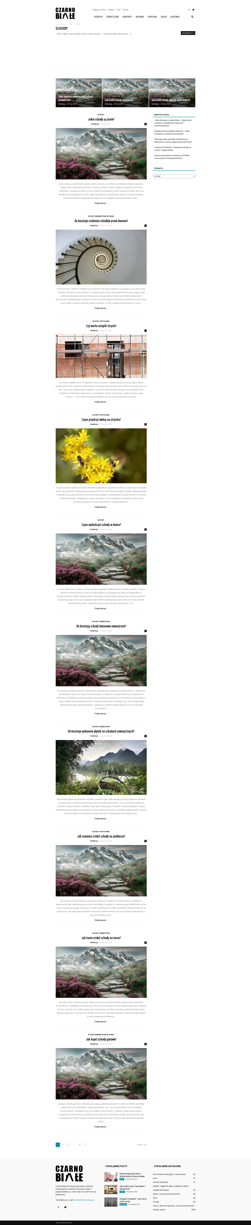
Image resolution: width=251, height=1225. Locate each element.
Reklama (111, 10)
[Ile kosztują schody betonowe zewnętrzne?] (101, 660)
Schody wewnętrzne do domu (101, 216)
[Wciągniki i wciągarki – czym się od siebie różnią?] (110, 1202)
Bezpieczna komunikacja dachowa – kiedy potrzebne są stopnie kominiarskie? (172, 132)
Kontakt (125, 10)
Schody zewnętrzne (66, 92)
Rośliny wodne (159, 1209)
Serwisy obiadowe (160, 1182)
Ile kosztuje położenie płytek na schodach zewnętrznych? (101, 731)
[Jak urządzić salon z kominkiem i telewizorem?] (110, 1189)
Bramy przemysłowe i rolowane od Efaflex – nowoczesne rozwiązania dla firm (173, 156)
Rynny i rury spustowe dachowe (166, 1194)
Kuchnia (140, 16)
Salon (164, 16)
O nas (118, 10)
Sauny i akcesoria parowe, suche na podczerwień (174, 1205)
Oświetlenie (112, 16)
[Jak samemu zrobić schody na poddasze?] (101, 870)
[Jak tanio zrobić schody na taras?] (101, 972)
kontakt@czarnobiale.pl (84, 1200)
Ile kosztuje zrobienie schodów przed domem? (101, 221)
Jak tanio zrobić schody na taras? (101, 938)
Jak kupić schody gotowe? (101, 1039)
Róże (155, 1198)
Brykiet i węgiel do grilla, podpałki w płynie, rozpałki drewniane (79, 34)
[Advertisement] (125, 58)
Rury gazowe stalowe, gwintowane (116, 34)
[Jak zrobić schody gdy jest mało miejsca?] (172, 92)
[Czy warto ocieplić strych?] (101, 356)
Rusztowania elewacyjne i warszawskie (169, 1174)
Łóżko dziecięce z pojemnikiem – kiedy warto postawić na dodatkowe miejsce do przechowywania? (173, 123)
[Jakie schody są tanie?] (101, 153)
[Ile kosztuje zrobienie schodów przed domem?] (101, 257)
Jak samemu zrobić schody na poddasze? (101, 836)
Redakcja (62, 104)
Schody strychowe (159, 96)
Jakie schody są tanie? (101, 119)
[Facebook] (189, 9)
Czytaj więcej (100, 203)
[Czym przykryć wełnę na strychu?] (101, 455)
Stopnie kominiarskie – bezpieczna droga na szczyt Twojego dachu (173, 148)
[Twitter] (193, 9)
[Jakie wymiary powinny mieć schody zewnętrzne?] (79, 92)
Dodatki (98, 16)
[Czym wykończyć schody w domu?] (101, 559)
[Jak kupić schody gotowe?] (101, 1073)
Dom (121, 1179)
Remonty (127, 16)
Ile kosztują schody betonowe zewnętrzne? (101, 626)
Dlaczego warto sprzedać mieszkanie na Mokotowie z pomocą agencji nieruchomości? (173, 140)
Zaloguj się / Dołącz (99, 10)
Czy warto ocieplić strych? (101, 326)
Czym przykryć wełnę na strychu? (101, 419)
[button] (192, 17)
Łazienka (174, 16)
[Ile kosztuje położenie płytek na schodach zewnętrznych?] (101, 767)
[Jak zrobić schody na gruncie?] (125, 92)
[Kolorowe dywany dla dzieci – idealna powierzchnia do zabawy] (110, 1176)
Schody (101, 115)
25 (80, 1145)
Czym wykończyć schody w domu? (101, 525)
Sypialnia (152, 16)
